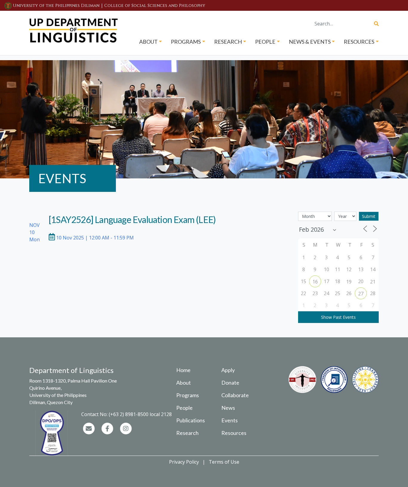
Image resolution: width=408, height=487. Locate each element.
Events (229, 420)
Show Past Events (338, 317)
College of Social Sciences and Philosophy (154, 5)
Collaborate (235, 395)
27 (360, 293)
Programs (187, 395)
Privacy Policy (184, 462)
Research (187, 433)
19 (349, 281)
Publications (190, 420)
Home (183, 370)
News (228, 407)
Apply (228, 370)
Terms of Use (224, 462)
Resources (233, 433)
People (184, 407)
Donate (230, 382)
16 (315, 281)
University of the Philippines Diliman (56, 5)
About (183, 382)
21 (372, 281)
